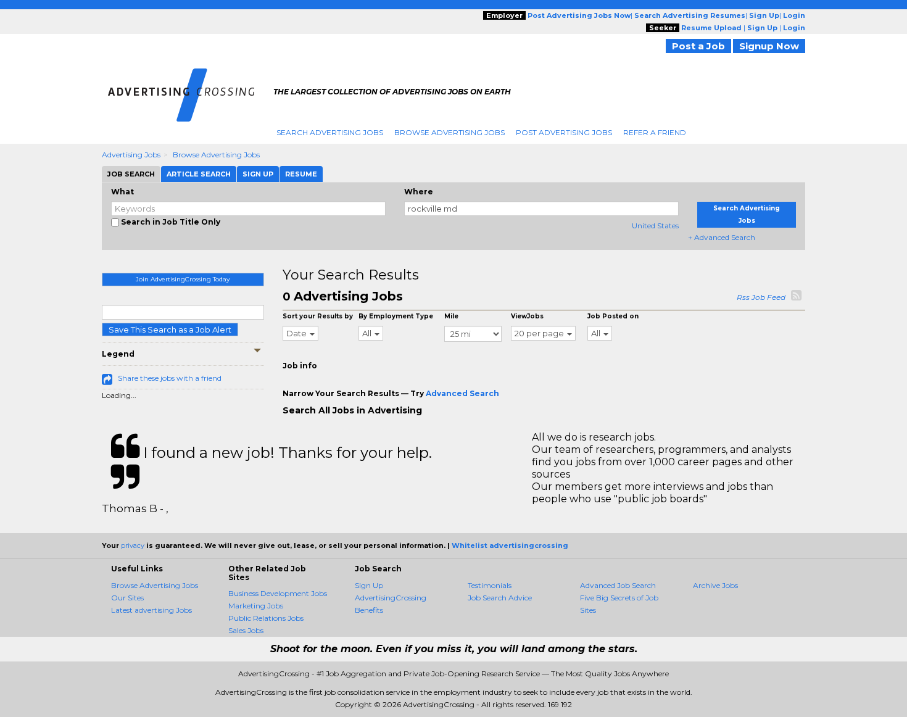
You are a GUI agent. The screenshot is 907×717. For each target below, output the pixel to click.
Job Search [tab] (131, 174)
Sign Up (369, 585)
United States (655, 225)
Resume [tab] (301, 174)
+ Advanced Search (721, 237)
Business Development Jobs (277, 593)
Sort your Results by (318, 316)
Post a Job (698, 46)
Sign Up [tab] (257, 174)
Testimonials (489, 585)
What (122, 191)
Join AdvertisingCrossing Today (183, 279)
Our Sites (127, 597)
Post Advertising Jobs (564, 132)
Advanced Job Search (618, 585)
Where (418, 191)
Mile (451, 316)
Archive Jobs (715, 585)
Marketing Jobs (255, 605)
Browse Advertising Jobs (449, 132)
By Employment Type (395, 316)
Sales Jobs (245, 630)
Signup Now (769, 46)
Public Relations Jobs (266, 618)
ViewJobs (527, 316)
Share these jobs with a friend (170, 378)
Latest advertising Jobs (151, 610)
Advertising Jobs (131, 154)
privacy (132, 545)
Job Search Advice (500, 597)
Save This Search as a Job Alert (170, 329)
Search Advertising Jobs (329, 132)
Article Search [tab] (199, 174)
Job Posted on (613, 316)
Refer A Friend (654, 132)
